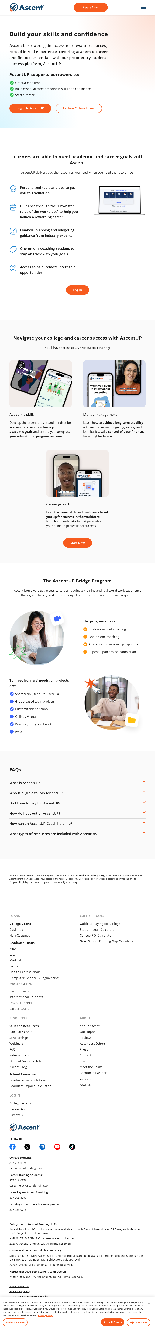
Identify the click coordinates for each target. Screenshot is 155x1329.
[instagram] (27, 1147)
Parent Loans (19, 991)
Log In (77, 290)
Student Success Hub (25, 1061)
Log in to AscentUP (30, 108)
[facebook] (12, 1147)
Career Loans (19, 1009)
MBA (12, 949)
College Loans (20, 924)
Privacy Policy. (45, 1315)
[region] (77, 1313)
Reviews (86, 1038)
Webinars (16, 1043)
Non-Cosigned (20, 935)
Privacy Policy (97, 875)
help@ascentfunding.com (25, 1168)
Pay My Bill (17, 1115)
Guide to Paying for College (100, 924)
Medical (15, 960)
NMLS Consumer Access (45, 1238)
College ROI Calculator (96, 935)
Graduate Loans (22, 943)
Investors (87, 1061)
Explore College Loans (79, 108)
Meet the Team (91, 1067)
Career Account (21, 1109)
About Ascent (90, 1026)
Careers (85, 1079)
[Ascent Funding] (24, 1127)
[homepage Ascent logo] (26, 7)
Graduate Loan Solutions (28, 1080)
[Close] (149, 1303)
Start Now (77, 543)
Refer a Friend (19, 1055)
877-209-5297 (17, 1197)
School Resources (23, 1074)
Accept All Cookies (113, 1322)
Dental (14, 966)
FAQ (12, 1049)
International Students (26, 997)
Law (12, 954)
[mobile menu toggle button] (141, 7)
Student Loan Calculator (98, 930)
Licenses (69, 1238)
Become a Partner (93, 1073)
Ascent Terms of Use (19, 1286)
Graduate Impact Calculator (30, 1086)
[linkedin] (42, 1147)
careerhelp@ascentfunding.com (29, 1185)
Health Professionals (24, 972)
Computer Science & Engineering (34, 978)
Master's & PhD (21, 984)
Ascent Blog (18, 1067)
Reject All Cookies (138, 1322)
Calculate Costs (20, 1032)
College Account (21, 1103)
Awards (85, 1084)
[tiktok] (72, 1147)
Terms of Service (77, 875)
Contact (85, 1055)
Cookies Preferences (15, 1322)
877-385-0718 (17, 1209)
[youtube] (57, 1147)
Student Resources (24, 1026)
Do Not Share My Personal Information (28, 1296)
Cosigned (16, 930)
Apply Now (91, 7)
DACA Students (20, 1003)
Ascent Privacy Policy (19, 1291)
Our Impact (88, 1032)
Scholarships (19, 1038)
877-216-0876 (17, 1163)
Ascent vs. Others (93, 1043)
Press (84, 1049)
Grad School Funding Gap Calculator (107, 941)
